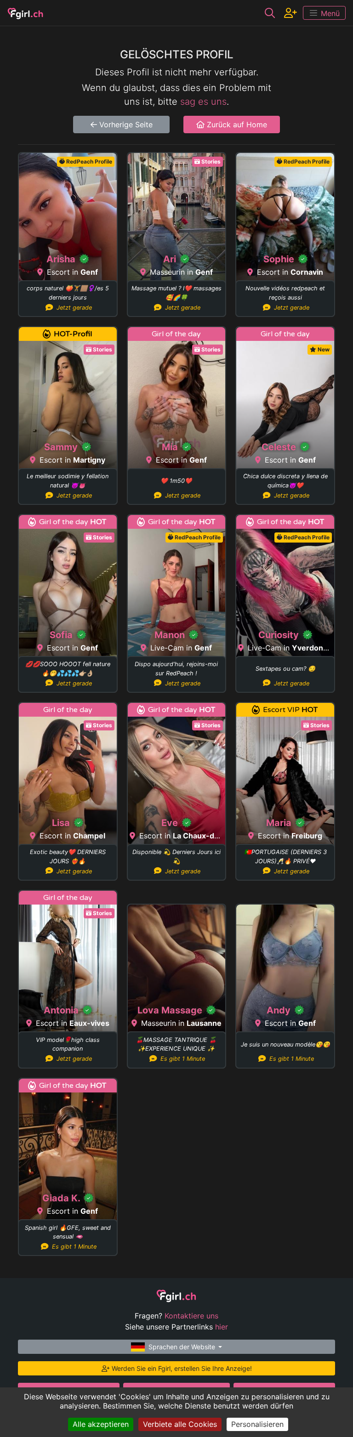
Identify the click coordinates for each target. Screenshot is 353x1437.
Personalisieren (257, 1424)
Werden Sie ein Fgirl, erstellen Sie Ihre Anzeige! (181, 1368)
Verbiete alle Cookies (180, 1424)
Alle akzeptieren (101, 1424)
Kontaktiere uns (191, 1315)
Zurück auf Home (236, 124)
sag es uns (203, 101)
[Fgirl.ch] (25, 13)
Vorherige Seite (125, 124)
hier (221, 1326)
